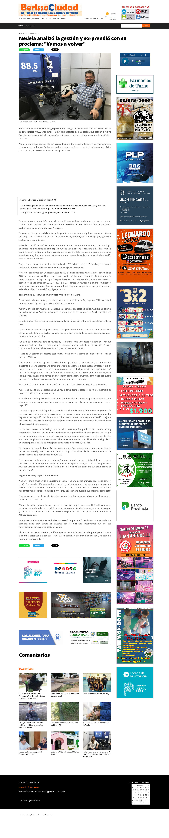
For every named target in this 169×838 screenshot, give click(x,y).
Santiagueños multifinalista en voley (96, 694)
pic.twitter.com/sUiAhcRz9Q (61, 208)
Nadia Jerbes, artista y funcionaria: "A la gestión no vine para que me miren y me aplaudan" (97, 754)
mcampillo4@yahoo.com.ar (29, 787)
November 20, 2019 (66, 212)
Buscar (146, 26)
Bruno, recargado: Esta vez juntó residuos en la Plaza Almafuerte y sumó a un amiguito (31, 725)
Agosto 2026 (140, 785)
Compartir (24, 50)
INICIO (20, 26)
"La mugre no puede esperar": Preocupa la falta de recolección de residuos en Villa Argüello (32, 696)
